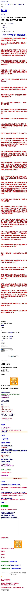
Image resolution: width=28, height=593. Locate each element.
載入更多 (3, 343)
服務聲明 (15, 574)
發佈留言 (3, 351)
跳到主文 (3, 14)
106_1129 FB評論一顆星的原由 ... (15, 35)
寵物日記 (12, 23)
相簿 (4, 26)
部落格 (5, 27)
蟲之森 (4, 10)
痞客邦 (9, 332)
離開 (8, 590)
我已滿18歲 (3, 590)
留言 (12, 332)
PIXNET (6, 572)
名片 (4, 29)
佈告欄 (10, 338)
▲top (2, 340)
